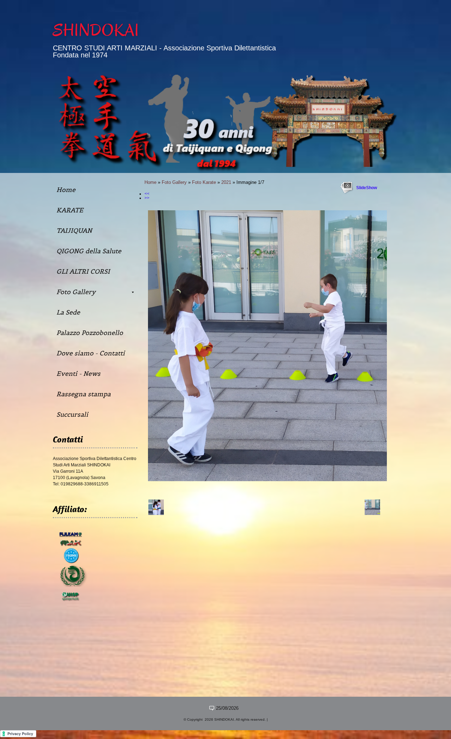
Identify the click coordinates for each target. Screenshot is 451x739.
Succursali (72, 414)
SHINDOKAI (96, 30)
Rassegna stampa (83, 394)
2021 (226, 182)
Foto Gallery (174, 182)
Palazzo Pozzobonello (89, 333)
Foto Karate (204, 182)
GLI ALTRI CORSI (83, 271)
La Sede (68, 312)
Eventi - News (78, 374)
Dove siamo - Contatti (90, 353)
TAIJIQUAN (74, 230)
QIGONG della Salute (88, 251)
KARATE (69, 210)
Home (150, 182)
